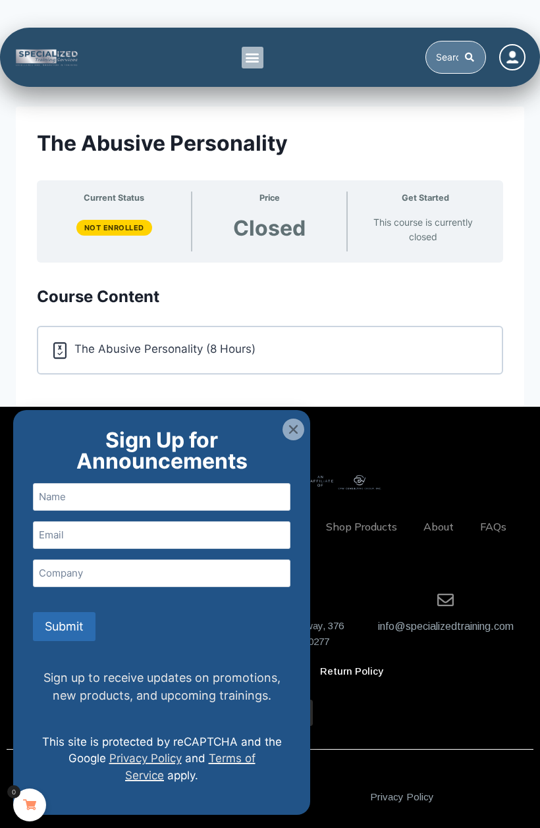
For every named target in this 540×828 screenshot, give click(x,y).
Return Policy (351, 671)
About (438, 526)
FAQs (493, 526)
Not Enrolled (114, 227)
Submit (64, 626)
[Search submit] (471, 57)
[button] (252, 57)
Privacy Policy (402, 796)
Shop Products (361, 526)
